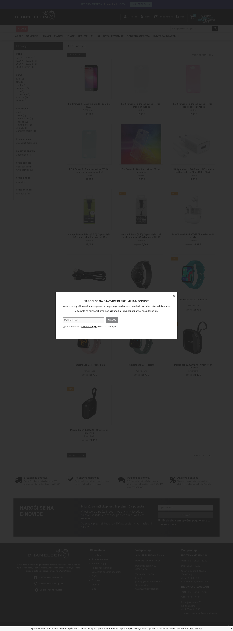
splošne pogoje (89, 326)
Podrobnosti (195, 628)
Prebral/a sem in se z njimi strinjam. (91, 326)
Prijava (112, 320)
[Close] (173, 295)
